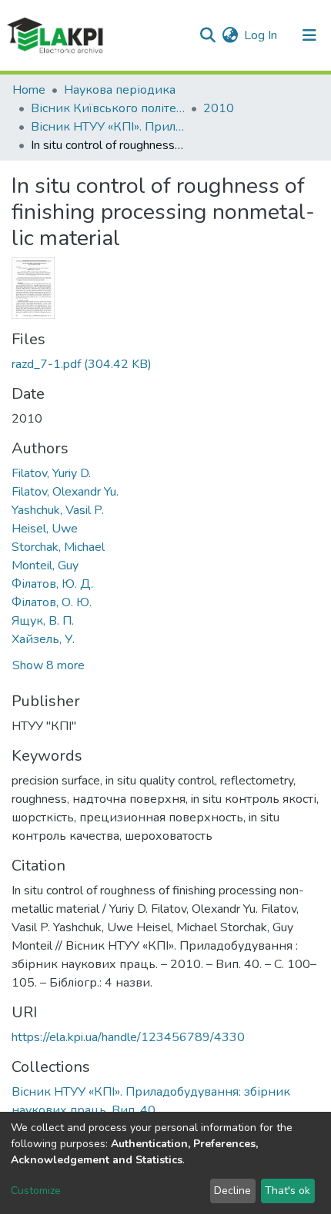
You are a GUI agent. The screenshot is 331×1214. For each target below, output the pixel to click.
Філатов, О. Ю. (52, 602)
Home (28, 89)
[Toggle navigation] (309, 35)
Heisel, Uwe (45, 528)
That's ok (287, 1190)
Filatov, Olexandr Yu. (65, 491)
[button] (229, 35)
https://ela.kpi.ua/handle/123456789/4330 (128, 1037)
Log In (261, 35)
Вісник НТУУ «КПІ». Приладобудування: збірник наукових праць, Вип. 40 (108, 126)
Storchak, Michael (58, 547)
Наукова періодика (120, 89)
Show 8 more (48, 665)
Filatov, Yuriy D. (51, 473)
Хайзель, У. (43, 639)
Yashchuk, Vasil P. (58, 510)
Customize (36, 1190)
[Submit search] (207, 35)
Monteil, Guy (45, 565)
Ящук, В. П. (43, 620)
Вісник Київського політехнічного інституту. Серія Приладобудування (108, 108)
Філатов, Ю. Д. (52, 583)
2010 (218, 108)
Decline (232, 1190)
